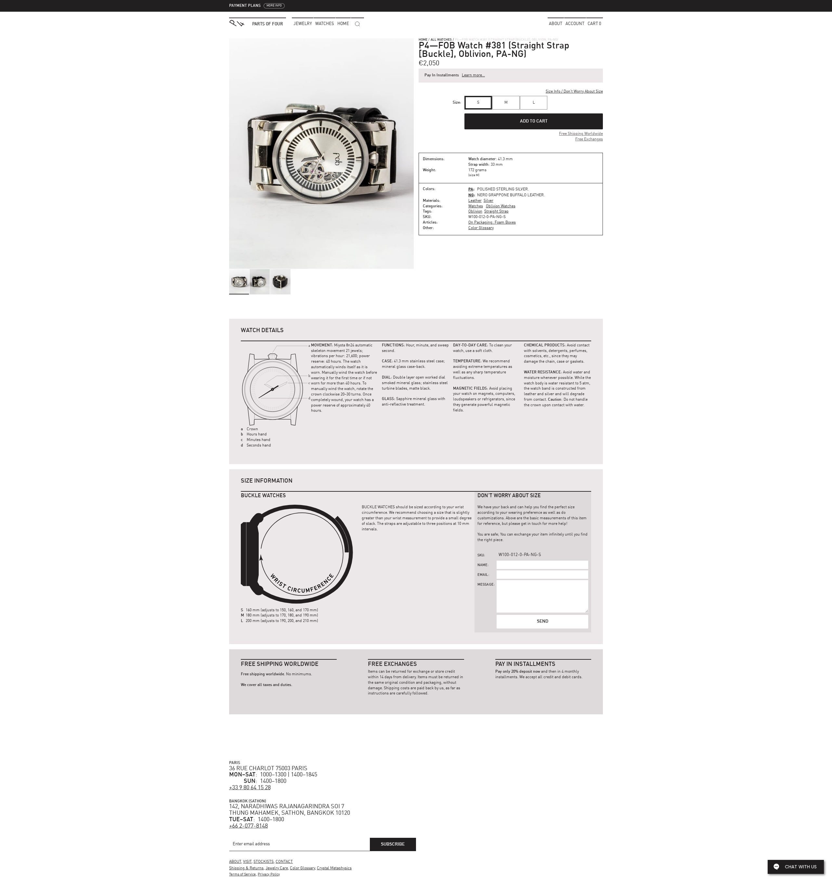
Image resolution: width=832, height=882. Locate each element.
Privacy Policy (269, 874)
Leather (475, 201)
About (555, 24)
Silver (488, 201)
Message (485, 585)
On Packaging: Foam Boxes (492, 223)
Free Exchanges (589, 139)
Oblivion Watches (500, 206)
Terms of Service (242, 874)
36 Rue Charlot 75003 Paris (268, 769)
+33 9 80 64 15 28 (250, 788)
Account (575, 24)
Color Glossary (481, 228)
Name (482, 565)
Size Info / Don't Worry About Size (574, 92)
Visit (247, 862)
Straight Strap (496, 212)
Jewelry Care (277, 868)
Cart (594, 24)
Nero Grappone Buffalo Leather (510, 195)
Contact (284, 862)
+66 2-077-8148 (248, 826)
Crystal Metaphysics (334, 868)
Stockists (264, 862)
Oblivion (475, 212)
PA (470, 189)
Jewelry (302, 24)
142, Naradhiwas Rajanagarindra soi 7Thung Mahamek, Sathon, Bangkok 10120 (289, 810)
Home (423, 39)
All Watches (441, 39)
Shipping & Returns (246, 868)
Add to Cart (534, 121)
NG (471, 194)
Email (482, 575)
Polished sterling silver (502, 189)
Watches (475, 206)
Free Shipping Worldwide (581, 134)
